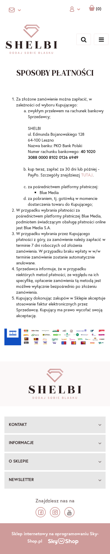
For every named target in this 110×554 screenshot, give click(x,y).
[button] (55, 425)
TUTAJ (87, 175)
